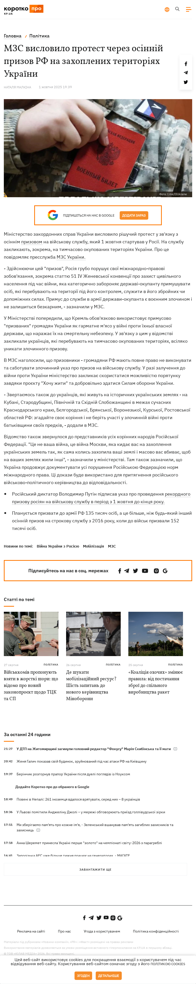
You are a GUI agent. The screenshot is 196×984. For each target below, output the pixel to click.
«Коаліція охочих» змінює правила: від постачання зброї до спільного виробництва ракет (155, 682)
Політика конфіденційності (156, 931)
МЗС (112, 546)
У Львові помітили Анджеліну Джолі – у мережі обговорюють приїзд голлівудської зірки (91, 812)
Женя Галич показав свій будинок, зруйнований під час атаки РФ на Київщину (81, 761)
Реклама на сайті (31, 931)
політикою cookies (168, 964)
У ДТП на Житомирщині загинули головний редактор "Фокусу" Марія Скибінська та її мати (94, 749)
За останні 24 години (27, 734)
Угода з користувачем (102, 931)
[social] (119, 571)
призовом (31, 242)
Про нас (64, 931)
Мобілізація (93, 546)
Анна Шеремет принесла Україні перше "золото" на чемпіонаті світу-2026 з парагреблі (89, 843)
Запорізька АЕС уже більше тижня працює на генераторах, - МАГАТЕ (73, 855)
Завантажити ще (95, 869)
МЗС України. (71, 257)
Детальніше (108, 976)
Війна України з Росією (58, 546)
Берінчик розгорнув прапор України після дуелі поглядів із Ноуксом (73, 774)
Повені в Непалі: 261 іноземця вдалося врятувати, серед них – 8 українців (78, 799)
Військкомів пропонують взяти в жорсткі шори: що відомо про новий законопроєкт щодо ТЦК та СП (31, 685)
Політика (51, 664)
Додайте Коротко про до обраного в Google (52, 786)
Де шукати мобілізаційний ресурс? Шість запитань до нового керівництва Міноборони (91, 685)
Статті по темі (19, 599)
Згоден (83, 976)
